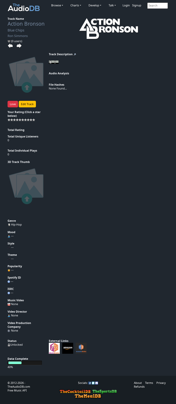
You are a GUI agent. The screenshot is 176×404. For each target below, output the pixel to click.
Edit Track (27, 104)
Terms (149, 383)
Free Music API (17, 390)
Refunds (139, 387)
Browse (56, 5)
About (138, 383)
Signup (136, 5)
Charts (74, 5)
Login (126, 5)
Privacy (161, 383)
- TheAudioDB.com (19, 385)
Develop (94, 5)
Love (13, 104)
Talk (111, 5)
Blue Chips (16, 30)
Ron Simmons (18, 36)
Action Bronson (26, 23)
